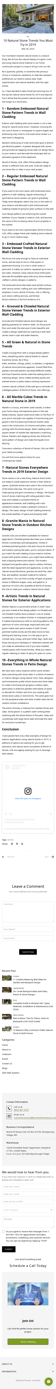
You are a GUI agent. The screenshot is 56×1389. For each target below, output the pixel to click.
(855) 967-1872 (21, 1109)
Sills (15, 1000)
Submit (9, 1249)
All (28, 36)
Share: (5, 843)
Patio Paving (18, 1015)
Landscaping (18, 988)
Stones (10, 839)
